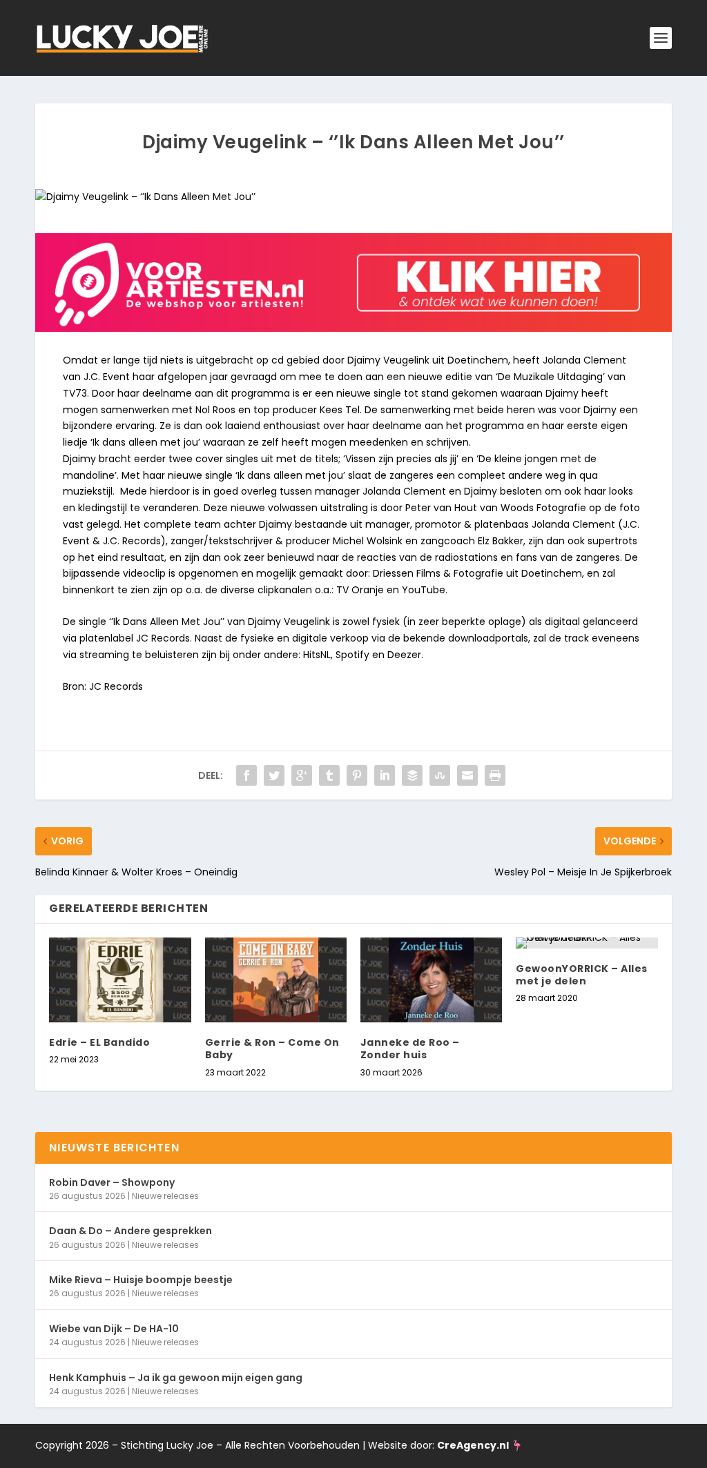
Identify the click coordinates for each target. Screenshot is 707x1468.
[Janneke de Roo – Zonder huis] (431, 980)
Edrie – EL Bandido (99, 1042)
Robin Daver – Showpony (112, 1182)
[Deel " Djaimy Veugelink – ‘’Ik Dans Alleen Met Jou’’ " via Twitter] (274, 775)
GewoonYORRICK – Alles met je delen (582, 975)
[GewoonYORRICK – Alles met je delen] (586, 943)
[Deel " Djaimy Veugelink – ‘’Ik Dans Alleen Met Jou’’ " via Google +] (302, 775)
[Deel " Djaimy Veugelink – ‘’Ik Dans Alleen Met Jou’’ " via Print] (495, 775)
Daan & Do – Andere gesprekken (130, 1231)
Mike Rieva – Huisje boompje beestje (141, 1280)
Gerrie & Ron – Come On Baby (272, 1048)
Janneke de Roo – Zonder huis (410, 1048)
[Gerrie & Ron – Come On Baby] (276, 980)
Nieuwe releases (165, 1196)
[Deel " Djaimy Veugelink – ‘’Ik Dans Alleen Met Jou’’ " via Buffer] (412, 775)
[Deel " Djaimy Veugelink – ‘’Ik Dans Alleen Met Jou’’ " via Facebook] (246, 775)
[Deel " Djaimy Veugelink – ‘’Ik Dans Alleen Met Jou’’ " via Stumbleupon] (440, 775)
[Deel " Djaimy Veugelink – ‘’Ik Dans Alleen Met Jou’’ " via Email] (467, 775)
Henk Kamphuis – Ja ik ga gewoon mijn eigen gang (175, 1378)
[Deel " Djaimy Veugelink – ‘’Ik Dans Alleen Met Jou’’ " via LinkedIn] (384, 775)
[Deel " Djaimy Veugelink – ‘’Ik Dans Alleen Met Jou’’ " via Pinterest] (357, 775)
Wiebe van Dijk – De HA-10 (114, 1329)
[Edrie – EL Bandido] (120, 980)
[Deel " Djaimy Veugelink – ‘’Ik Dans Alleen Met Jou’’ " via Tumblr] (329, 775)
